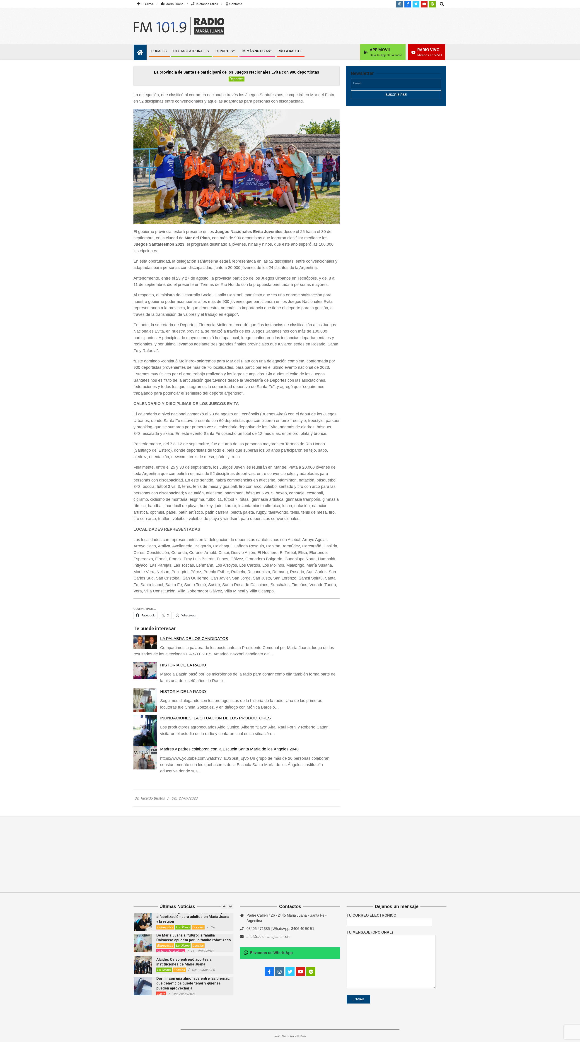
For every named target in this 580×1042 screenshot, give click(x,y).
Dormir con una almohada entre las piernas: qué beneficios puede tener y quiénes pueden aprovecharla (193, 983)
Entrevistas (165, 927)
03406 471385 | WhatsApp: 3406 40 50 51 (280, 929)
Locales (198, 927)
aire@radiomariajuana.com (268, 937)
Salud (161, 994)
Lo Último (183, 927)
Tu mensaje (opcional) (370, 932)
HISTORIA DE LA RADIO (183, 665)
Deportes (237, 79)
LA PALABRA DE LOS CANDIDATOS (194, 638)
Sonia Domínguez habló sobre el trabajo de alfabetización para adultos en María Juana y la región (193, 917)
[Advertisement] (396, 148)
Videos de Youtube (170, 951)
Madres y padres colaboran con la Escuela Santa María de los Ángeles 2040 (229, 749)
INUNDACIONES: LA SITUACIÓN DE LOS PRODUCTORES (215, 718)
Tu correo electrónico (371, 915)
